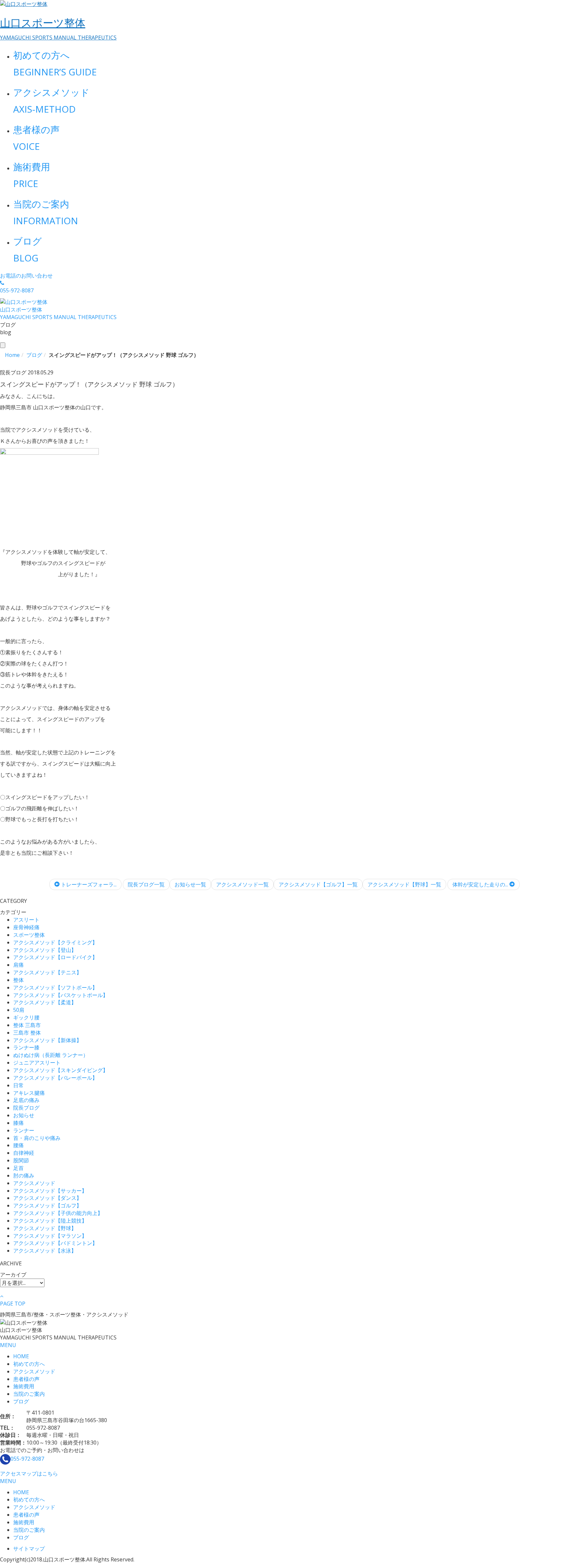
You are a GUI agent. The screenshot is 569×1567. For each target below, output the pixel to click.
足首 (18, 1168)
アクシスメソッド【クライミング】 (55, 942)
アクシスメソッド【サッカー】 (50, 1190)
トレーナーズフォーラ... (88, 884)
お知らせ (23, 1115)
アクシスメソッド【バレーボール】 (55, 1077)
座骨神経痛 (26, 927)
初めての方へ (29, 1363)
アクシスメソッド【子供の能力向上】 (58, 1213)
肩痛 (18, 964)
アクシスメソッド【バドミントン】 (55, 1243)
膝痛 (18, 1122)
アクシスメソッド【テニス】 (47, 972)
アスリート (26, 919)
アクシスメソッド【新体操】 (47, 1040)
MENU (8, 1345)
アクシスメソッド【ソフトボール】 (55, 987)
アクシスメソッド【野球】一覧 (404, 884)
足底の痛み (26, 1100)
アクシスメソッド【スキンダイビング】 (60, 1070)
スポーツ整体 (29, 934)
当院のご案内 (29, 1393)
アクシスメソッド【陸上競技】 (50, 1220)
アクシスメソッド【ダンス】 (47, 1198)
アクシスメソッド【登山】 (44, 950)
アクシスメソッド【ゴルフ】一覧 (318, 884)
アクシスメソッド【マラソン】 (50, 1235)
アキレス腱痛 (29, 1092)
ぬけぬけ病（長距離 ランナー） (50, 1055)
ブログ (21, 1401)
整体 (18, 980)
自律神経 (23, 1152)
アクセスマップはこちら (29, 1473)
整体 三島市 (27, 1025)
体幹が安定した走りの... (480, 884)
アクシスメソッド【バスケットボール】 (60, 995)
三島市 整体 (27, 1032)
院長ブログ (26, 1107)
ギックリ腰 (26, 1017)
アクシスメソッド (34, 1183)
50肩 (18, 1009)
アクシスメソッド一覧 (242, 884)
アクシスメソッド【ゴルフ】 (47, 1205)
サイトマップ (29, 1548)
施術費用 (23, 1386)
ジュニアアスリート (37, 1062)
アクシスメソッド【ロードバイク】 (55, 957)
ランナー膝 (26, 1047)
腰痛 (18, 1145)
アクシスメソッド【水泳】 (44, 1250)
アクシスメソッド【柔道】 (44, 1002)
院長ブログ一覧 (146, 884)
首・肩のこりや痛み (37, 1138)
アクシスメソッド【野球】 (44, 1228)
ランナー (23, 1130)
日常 (18, 1085)
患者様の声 (26, 1379)
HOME (21, 1356)
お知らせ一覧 (190, 884)
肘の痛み (23, 1175)
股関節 (21, 1160)
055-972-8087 (27, 1458)
